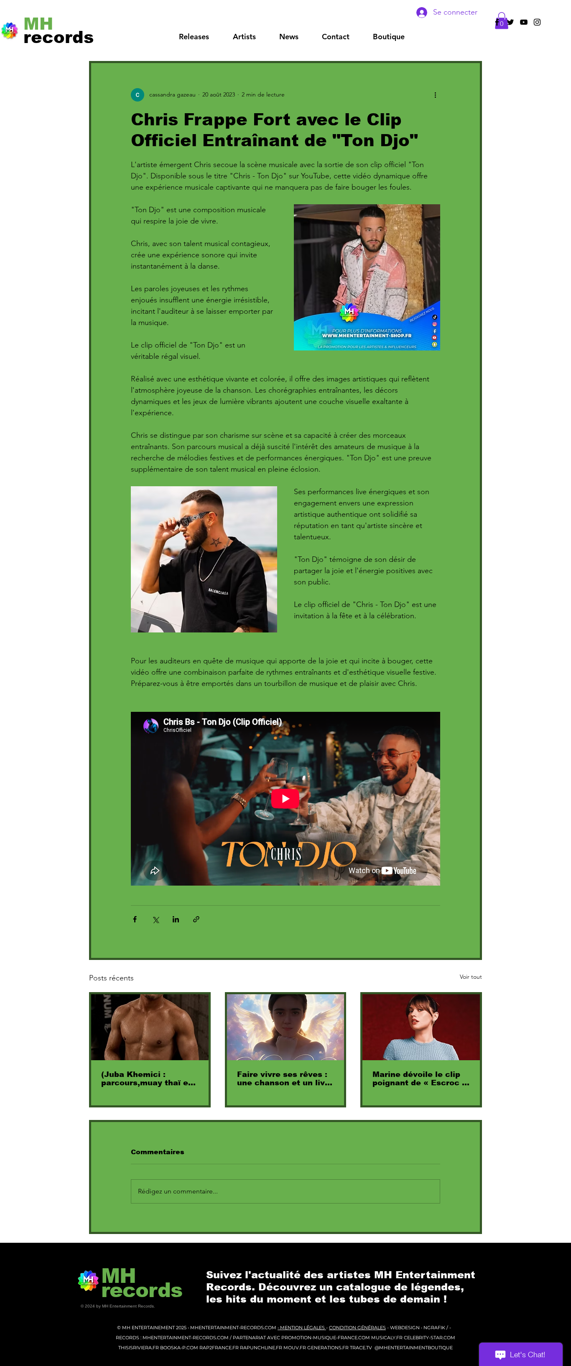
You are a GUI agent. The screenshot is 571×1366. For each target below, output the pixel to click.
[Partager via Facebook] (135, 919)
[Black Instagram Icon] (537, 22)
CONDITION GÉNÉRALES (357, 1327)
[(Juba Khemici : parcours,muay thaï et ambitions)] (150, 1027)
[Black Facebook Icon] (497, 22)
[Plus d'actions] (435, 95)
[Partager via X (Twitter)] (155, 919)
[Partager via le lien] (196, 919)
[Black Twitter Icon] (510, 22)
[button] (244, 36)
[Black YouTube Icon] (523, 22)
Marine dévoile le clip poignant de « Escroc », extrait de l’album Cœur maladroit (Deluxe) (420, 1078)
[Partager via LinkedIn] (176, 919)
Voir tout (471, 976)
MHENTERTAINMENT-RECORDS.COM (234, 1327)
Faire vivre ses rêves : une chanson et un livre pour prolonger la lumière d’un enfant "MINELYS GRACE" (285, 1078)
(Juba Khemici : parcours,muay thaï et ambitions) (146, 1078)
